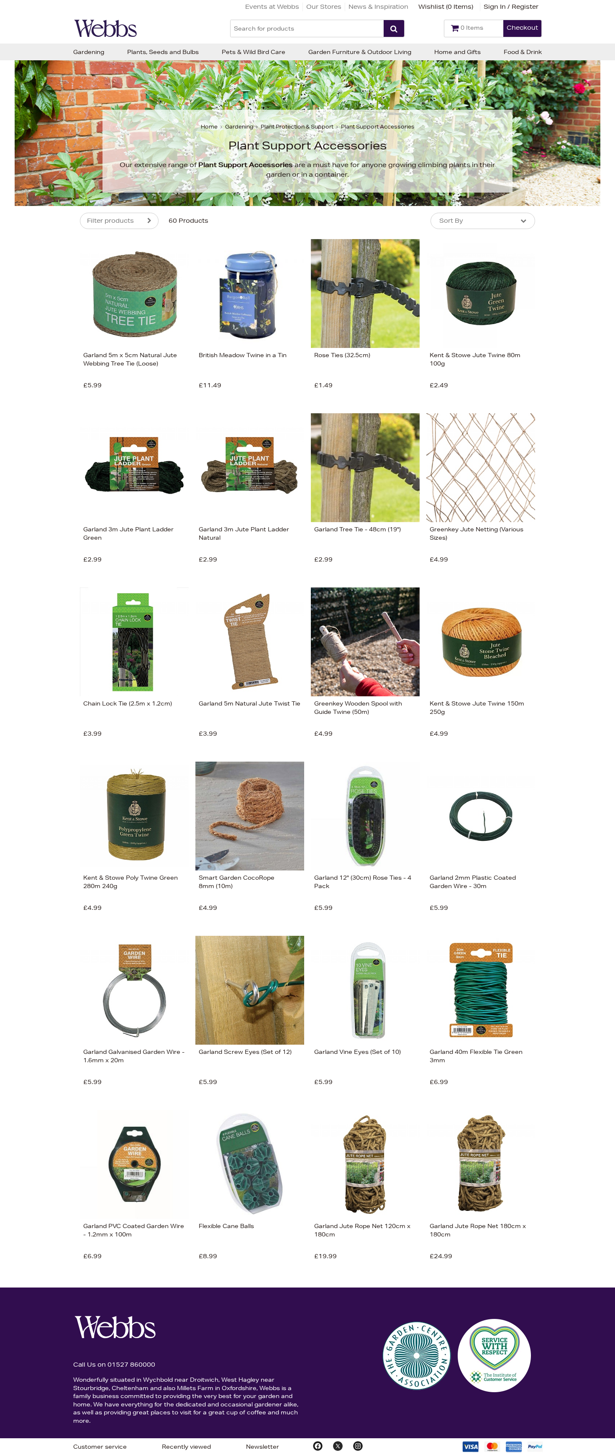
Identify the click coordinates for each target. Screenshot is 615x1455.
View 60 (45, 519)
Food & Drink (523, 52)
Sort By (451, 220)
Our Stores (323, 6)
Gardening (88, 52)
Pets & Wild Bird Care (253, 52)
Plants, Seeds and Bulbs (163, 52)
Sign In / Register (511, 6)
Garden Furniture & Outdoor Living (359, 52)
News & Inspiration (378, 6)
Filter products (110, 220)
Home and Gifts (457, 52)
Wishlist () (445, 6)
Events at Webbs (272, 6)
